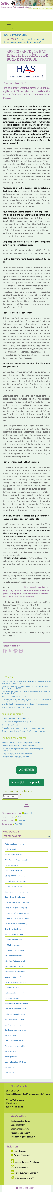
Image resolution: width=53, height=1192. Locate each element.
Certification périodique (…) (15, 871)
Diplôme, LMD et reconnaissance (17, 903)
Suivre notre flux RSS (24, 1178)
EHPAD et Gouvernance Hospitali (17, 918)
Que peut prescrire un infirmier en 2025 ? (17, 719)
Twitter (20, 817)
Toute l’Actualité (10, 832)
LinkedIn (21, 821)
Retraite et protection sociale (15, 1014)
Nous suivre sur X (23, 1167)
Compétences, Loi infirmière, (15, 881)
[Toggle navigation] (9, 26)
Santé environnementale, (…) (16, 1041)
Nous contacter (18, 1125)
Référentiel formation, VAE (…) (16, 1009)
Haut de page (19, 1151)
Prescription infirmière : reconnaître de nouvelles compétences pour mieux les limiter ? (26, 692)
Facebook (28, 813)
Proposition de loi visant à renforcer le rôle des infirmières (23, 728)
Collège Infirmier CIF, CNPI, (15, 876)
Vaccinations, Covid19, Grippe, (16, 1062)
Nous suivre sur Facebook (26, 1162)
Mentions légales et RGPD (23, 1136)
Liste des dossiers (11, 836)
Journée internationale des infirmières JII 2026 (19, 696)
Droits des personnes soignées (16, 908)
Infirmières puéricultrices (14, 966)
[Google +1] (15, 651)
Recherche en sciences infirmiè (16, 1004)
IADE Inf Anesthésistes (13, 940)
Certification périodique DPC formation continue (19, 746)
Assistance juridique (20, 1121)
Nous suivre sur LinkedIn (26, 1173)
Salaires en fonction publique (15, 1025)
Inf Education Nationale (13, 956)
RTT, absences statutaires (14, 1020)
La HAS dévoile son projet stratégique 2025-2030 (20, 722)
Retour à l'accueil (22, 1155)
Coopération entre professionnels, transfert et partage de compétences (22, 750)
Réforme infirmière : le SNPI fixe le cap (16, 707)
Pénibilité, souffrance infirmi (15, 982)
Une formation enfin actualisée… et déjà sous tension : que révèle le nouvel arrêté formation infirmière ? (26, 700)
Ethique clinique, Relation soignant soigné (17, 754)
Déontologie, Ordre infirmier (15, 897)
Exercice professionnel (13, 929)
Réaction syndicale (12, 998)
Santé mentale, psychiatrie (15, 1046)
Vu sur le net (9, 1073)
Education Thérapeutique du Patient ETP (16, 757)
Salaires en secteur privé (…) (15, 1030)
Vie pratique (9, 1067)
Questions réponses (12, 988)
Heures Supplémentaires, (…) (16, 934)
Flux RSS (18, 824)
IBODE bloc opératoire (13, 945)
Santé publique (10, 1052)
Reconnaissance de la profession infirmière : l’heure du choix (23, 731)
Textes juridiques (11, 1057)
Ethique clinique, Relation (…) (16, 924)
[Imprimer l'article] (21, 651)
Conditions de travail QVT (14, 887)
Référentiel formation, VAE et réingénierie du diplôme (21, 743)
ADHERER (26, 770)
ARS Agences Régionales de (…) (17, 860)
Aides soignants (10, 849)
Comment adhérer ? (20, 1129)
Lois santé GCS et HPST (14, 977)
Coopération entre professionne (16, 892)
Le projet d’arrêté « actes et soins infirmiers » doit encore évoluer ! (25, 704)
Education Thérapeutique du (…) (17, 913)
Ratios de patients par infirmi (15, 993)
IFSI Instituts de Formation (14, 950)
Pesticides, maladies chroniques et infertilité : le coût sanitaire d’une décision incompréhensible (26, 683)
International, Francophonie (15, 972)
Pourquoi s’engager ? (20, 1133)
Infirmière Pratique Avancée (15, 961)
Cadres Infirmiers (11, 865)
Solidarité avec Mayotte (10, 725)
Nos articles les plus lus (26, 783)
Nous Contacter (19, 1086)
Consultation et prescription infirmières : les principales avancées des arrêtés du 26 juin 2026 (25, 687)
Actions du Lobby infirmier (14, 844)
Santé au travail (11, 1035)
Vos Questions (18, 1116)
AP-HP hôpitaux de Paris (14, 855)
